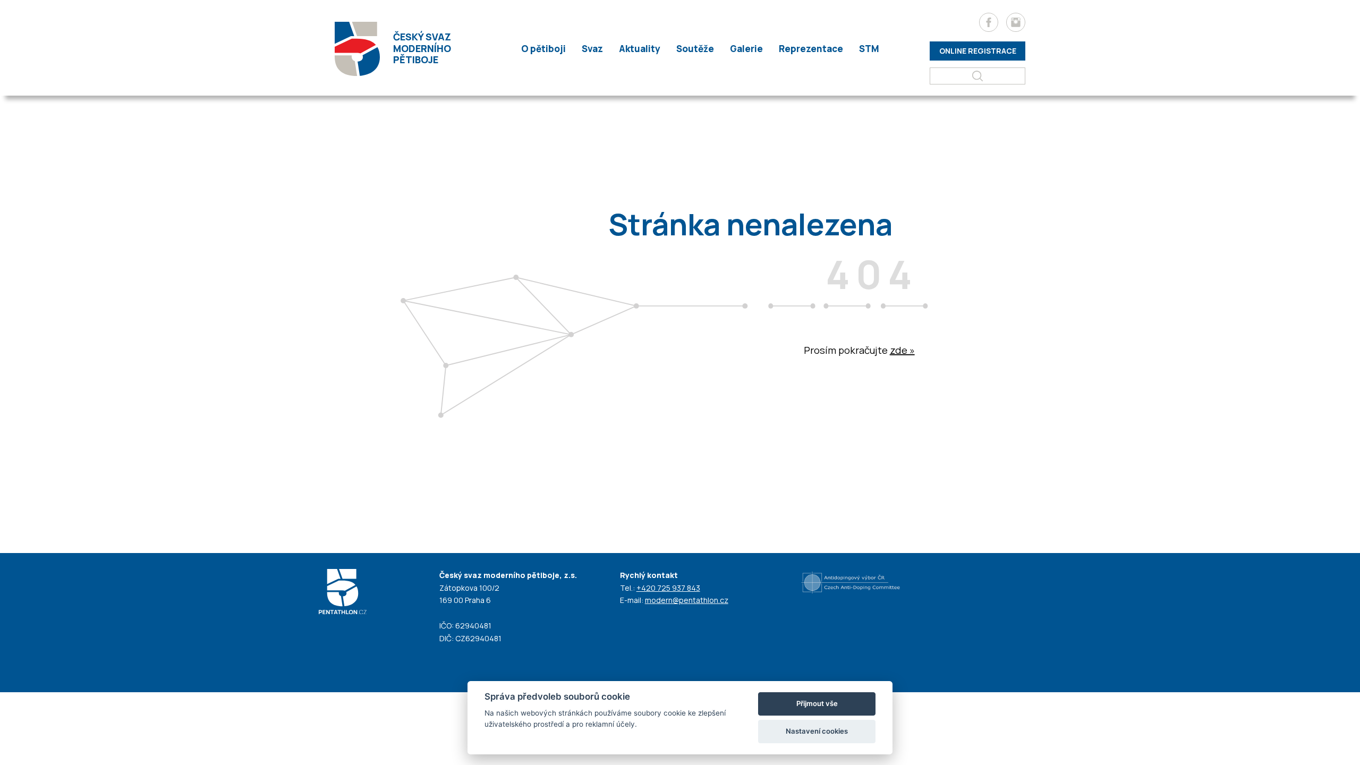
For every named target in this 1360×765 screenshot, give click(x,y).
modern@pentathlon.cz (686, 600)
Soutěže (695, 48)
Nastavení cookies (817, 731)
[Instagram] (1015, 22)
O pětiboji (543, 48)
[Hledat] (977, 76)
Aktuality (639, 48)
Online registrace (977, 51)
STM (869, 48)
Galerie (746, 48)
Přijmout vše (817, 703)
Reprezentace (811, 48)
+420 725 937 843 (668, 588)
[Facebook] (988, 22)
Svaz (592, 48)
